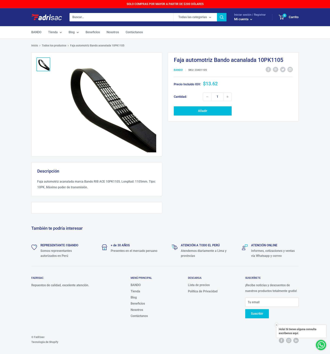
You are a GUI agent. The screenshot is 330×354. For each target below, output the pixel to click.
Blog (72, 32)
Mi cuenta (241, 19)
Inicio (34, 45)
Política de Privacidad (203, 291)
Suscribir (257, 313)
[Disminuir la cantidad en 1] (207, 97)
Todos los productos (54, 45)
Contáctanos (134, 32)
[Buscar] (221, 17)
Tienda (53, 32)
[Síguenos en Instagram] (288, 340)
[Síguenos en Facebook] (281, 340)
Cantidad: (180, 97)
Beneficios (93, 32)
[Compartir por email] (290, 69)
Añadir (202, 111)
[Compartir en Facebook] (268, 69)
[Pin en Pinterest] (275, 69)
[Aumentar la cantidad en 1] (227, 97)
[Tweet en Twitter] (283, 69)
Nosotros (113, 32)
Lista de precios (199, 285)
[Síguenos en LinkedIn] (296, 340)
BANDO (36, 32)
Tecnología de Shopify (44, 341)
